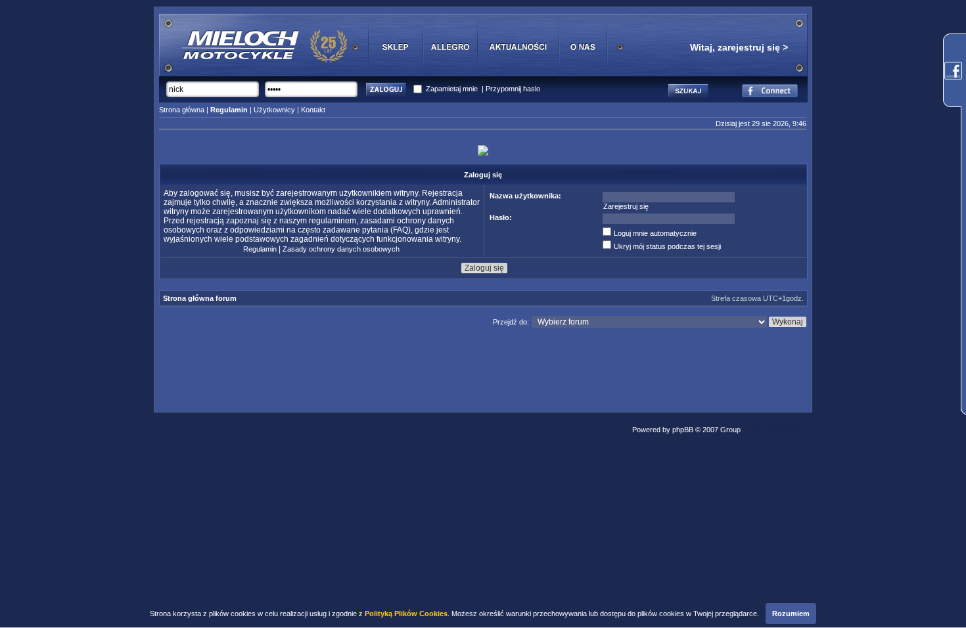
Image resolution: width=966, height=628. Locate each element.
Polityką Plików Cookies (406, 613)
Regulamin (260, 249)
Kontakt (313, 110)
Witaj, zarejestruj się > (739, 47)
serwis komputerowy (776, 430)
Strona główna (181, 110)
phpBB (682, 430)
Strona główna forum (200, 298)
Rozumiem (791, 613)
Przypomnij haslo (513, 89)
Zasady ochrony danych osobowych (341, 249)
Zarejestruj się (626, 206)
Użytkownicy (274, 110)
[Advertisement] (483, 366)
